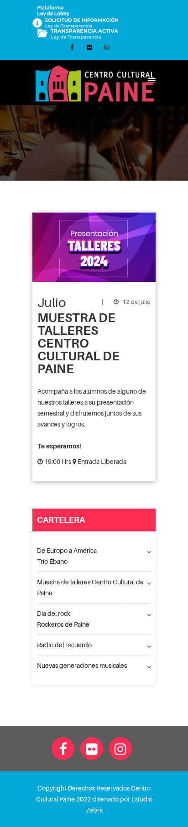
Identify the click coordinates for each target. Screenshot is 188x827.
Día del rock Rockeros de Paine (63, 618)
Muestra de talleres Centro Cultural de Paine (90, 587)
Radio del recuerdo (64, 645)
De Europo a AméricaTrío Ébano (67, 555)
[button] (150, 80)
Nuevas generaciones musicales (82, 665)
